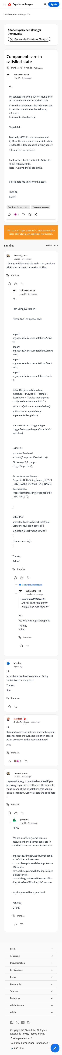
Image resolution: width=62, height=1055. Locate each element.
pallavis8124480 (21, 74)
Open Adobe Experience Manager (31, 39)
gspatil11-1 (24, 819)
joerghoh (18, 718)
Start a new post (27, 233)
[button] (16, 67)
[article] (31, 270)
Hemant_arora (21, 255)
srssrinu (17, 663)
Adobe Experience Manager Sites (17, 14)
